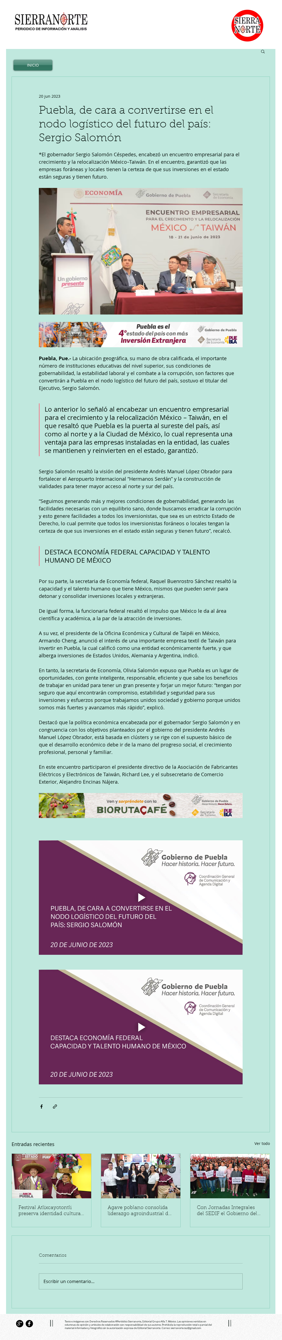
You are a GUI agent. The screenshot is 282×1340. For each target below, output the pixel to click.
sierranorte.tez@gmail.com (186, 1328)
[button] (262, 51)
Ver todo (262, 1143)
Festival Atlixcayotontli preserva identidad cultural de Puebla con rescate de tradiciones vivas (50, 1211)
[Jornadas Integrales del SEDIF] (230, 1176)
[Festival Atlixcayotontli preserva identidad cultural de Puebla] (51, 1176)
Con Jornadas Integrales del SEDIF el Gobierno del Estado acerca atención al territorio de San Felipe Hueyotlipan (227, 1211)
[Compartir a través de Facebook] (41, 1106)
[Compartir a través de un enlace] (55, 1106)
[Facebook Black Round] (29, 1323)
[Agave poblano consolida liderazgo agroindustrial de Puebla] (140, 1176)
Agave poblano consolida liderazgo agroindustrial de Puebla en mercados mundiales (139, 1211)
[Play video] (141, 897)
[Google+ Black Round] (19, 1323)
